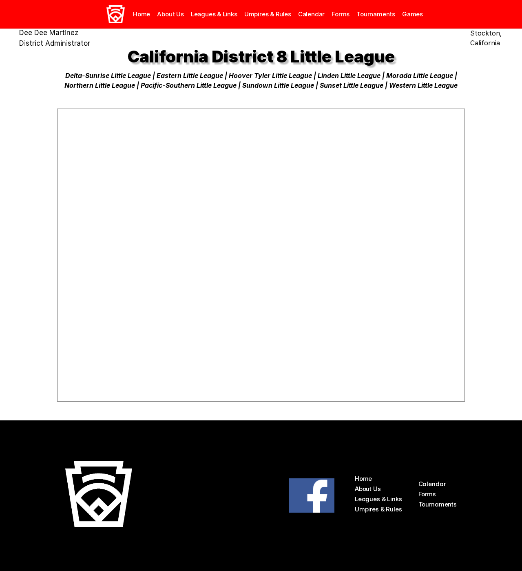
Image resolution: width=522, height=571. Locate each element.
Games (412, 14)
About (166, 14)
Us (180, 14)
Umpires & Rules (267, 14)
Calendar (311, 14)
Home (141, 14)
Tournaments (375, 14)
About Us (368, 489)
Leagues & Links (214, 14)
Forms (340, 14)
